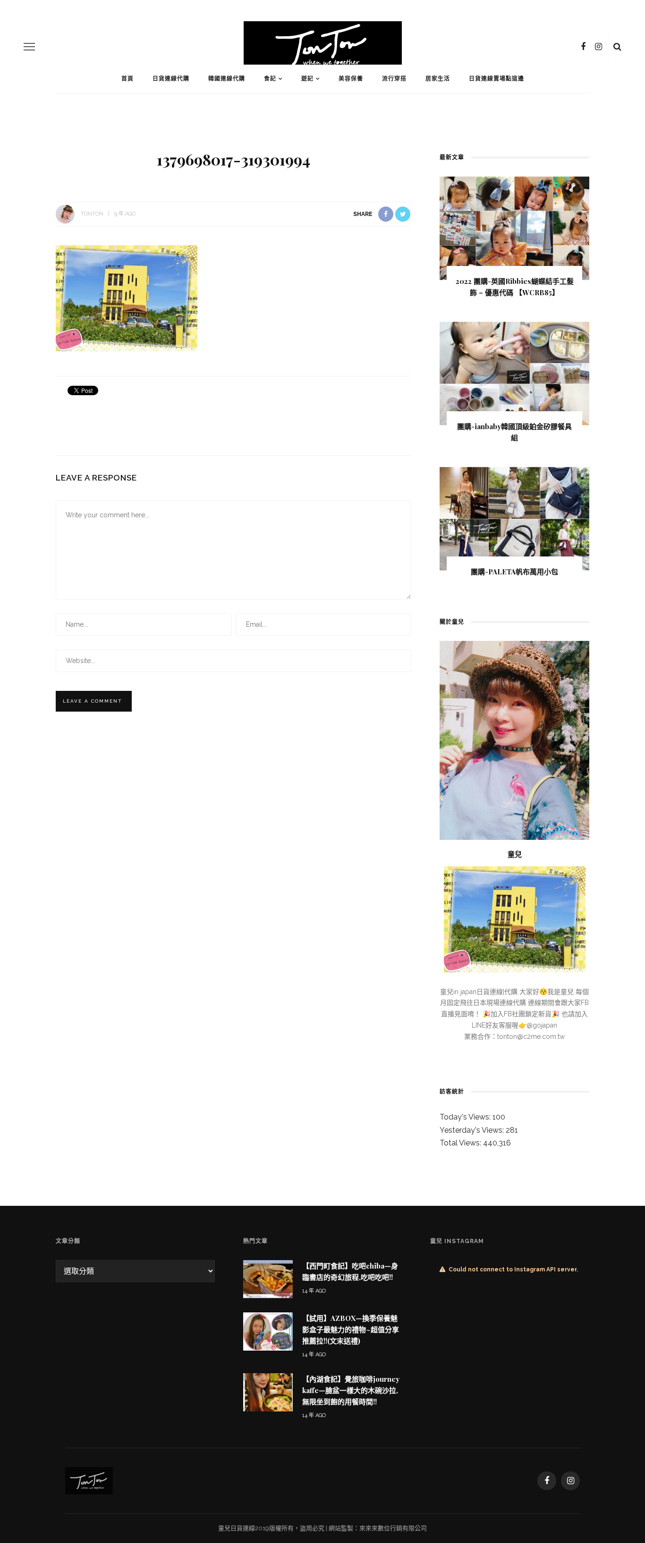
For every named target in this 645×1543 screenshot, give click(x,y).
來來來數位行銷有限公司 (393, 1528)
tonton (92, 214)
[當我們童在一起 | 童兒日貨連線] (89, 1480)
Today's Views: (466, 1116)
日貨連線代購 (171, 78)
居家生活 (437, 78)
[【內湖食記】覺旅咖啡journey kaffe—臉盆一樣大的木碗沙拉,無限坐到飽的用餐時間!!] (268, 1391)
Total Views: (461, 1142)
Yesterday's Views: (473, 1130)
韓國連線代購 (226, 78)
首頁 (127, 78)
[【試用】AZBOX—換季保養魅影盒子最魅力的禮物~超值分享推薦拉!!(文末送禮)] (268, 1331)
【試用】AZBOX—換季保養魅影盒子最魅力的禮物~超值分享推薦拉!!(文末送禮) (350, 1329)
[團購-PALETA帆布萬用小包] (514, 518)
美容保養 (351, 78)
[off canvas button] (29, 46)
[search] (617, 47)
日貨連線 (242, 1528)
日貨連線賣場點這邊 (496, 78)
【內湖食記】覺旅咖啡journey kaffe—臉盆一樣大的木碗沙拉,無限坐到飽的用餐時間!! (350, 1390)
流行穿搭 (394, 78)
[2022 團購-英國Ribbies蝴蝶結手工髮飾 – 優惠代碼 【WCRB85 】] (514, 227)
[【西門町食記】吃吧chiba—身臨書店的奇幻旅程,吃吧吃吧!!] (268, 1278)
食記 (270, 78)
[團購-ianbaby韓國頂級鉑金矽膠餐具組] (514, 372)
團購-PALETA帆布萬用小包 (514, 571)
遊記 (307, 78)
